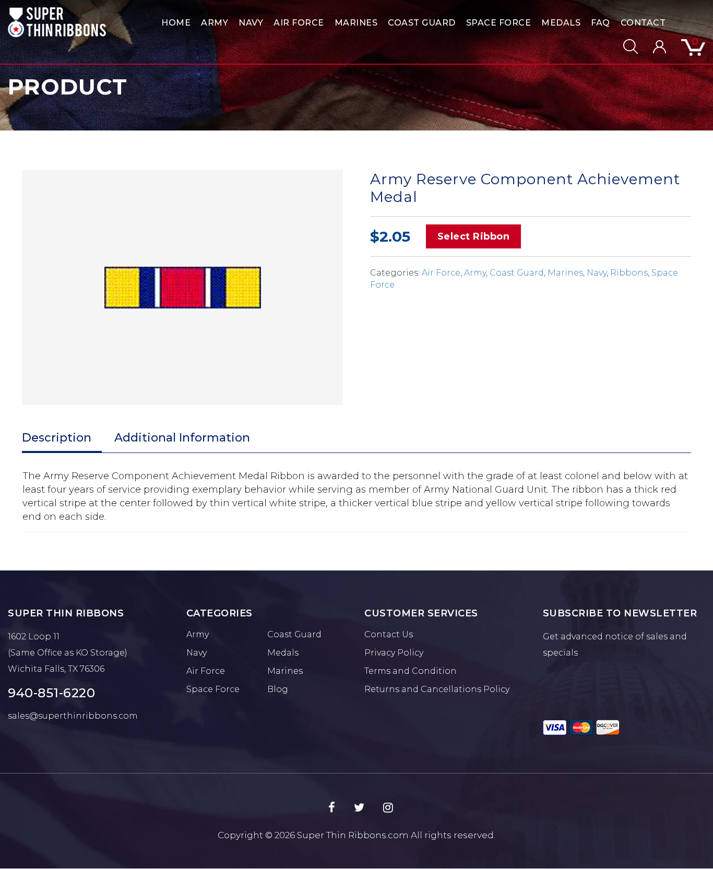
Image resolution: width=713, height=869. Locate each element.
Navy (251, 23)
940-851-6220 (51, 692)
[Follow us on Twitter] (359, 808)
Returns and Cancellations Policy (436, 689)
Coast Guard (422, 23)
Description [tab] (56, 438)
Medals (560, 23)
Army (214, 23)
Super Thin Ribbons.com (353, 835)
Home (176, 23)
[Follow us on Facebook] (331, 808)
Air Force (299, 23)
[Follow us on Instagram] (388, 808)
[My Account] (653, 46)
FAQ (600, 23)
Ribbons (629, 273)
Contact (643, 23)
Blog (277, 689)
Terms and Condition (410, 671)
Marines (356, 23)
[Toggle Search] (624, 46)
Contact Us (388, 634)
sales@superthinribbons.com (73, 716)
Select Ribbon (473, 236)
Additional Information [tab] (182, 438)
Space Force (498, 23)
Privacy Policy (393, 653)
